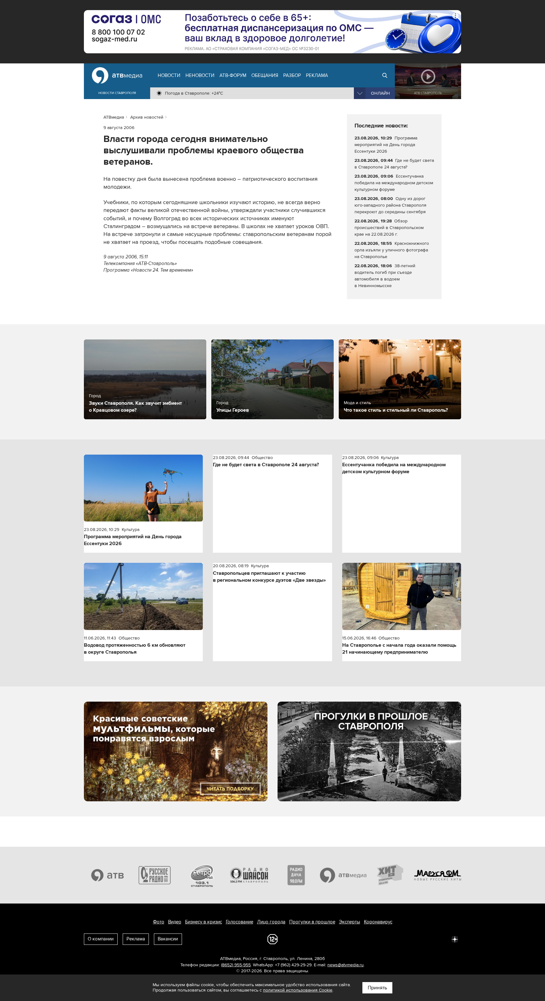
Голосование (239, 922)
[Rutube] (441, 939)
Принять (377, 988)
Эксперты (349, 922)
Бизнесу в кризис (203, 922)
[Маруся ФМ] (437, 875)
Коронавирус (378, 922)
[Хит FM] (390, 875)
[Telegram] (385, 939)
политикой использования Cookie (297, 990)
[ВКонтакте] (371, 939)
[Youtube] (427, 939)
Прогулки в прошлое (312, 922)
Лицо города (271, 922)
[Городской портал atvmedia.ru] (343, 875)
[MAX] (413, 939)
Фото (158, 922)
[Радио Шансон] (249, 875)
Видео (174, 922)
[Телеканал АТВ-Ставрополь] (107, 875)
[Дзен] (454, 939)
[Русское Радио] (155, 875)
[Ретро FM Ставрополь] (202, 875)
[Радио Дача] (296, 875)
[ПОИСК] (385, 75)
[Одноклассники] (399, 939)
